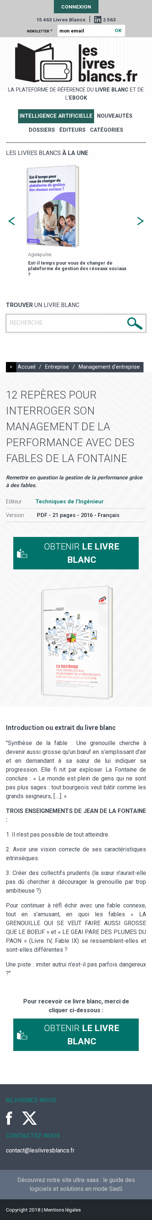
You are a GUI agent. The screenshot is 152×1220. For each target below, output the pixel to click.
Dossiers (42, 130)
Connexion (76, 7)
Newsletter (39, 31)
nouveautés (114, 116)
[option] (76, 221)
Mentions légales (62, 1210)
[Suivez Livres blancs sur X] (29, 1118)
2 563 (109, 20)
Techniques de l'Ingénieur (69, 502)
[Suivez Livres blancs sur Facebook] (13, 1118)
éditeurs (72, 130)
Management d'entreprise (109, 367)
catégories (106, 130)
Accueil (26, 367)
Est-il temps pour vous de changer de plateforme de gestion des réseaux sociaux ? (77, 268)
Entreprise (57, 367)
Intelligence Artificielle (56, 116)
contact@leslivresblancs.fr (40, 1150)
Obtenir (81, 553)
